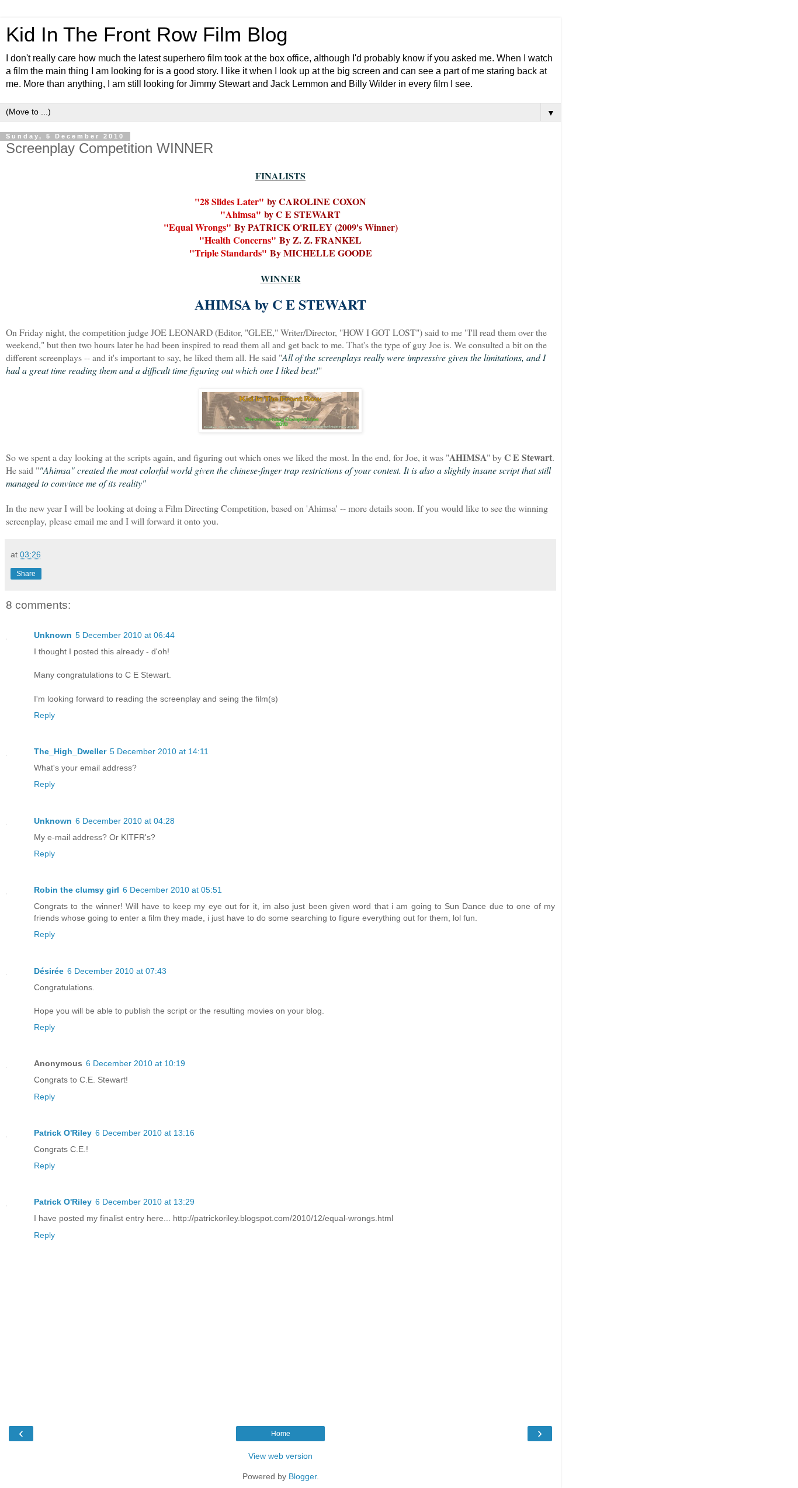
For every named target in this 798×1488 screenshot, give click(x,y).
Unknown (53, 635)
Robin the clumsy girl (76, 889)
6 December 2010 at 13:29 (145, 1201)
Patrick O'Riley (63, 1132)
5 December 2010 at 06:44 (125, 635)
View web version (280, 1456)
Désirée (49, 971)
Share (26, 574)
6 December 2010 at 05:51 (172, 889)
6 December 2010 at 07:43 (116, 971)
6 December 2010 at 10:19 (135, 1063)
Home (280, 1434)
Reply (44, 715)
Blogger (303, 1476)
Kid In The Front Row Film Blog (146, 34)
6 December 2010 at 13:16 (145, 1132)
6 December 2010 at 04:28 (125, 820)
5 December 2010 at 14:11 (159, 751)
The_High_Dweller (70, 751)
